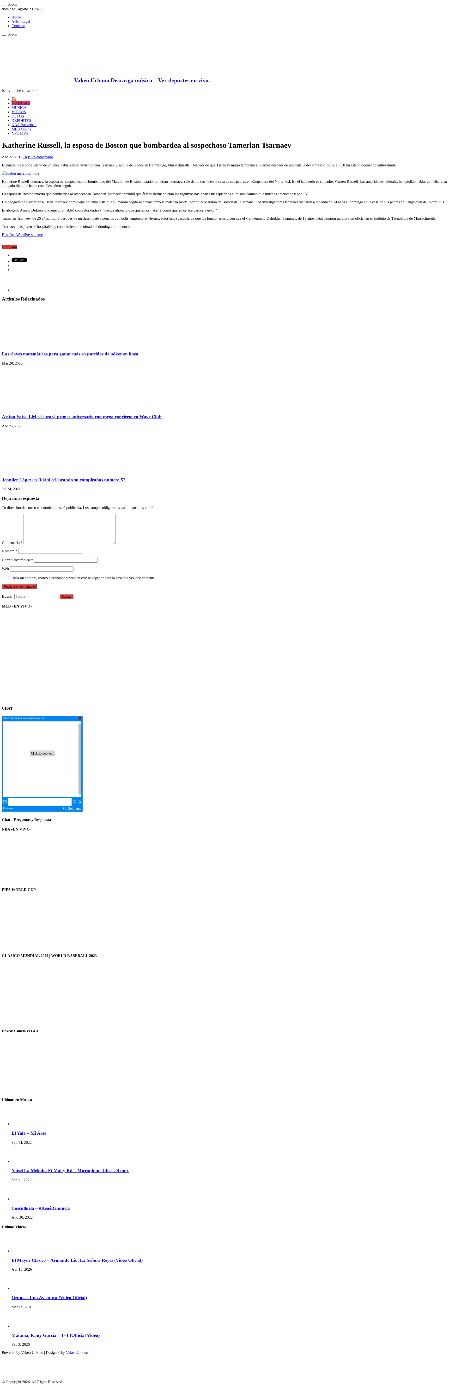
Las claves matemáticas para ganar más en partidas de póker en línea (70, 353)
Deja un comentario (38, 157)
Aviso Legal (21, 21)
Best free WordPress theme (22, 235)
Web (5, 569)
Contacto (18, 26)
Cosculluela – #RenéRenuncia (41, 1208)
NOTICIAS (21, 103)
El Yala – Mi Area (29, 1133)
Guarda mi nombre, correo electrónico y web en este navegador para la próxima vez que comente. (82, 578)
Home (16, 17)
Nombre (9, 551)
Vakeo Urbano (77, 1353)
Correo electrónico (17, 560)
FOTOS (18, 116)
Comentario (12, 543)
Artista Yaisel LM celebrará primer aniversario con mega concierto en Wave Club (82, 416)
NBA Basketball (24, 125)
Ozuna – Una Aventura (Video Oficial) (49, 1297)
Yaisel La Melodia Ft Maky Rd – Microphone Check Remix (70, 1170)
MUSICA (19, 108)
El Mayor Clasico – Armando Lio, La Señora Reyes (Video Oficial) (77, 1260)
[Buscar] (4, 5)
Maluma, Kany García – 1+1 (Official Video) (56, 1335)
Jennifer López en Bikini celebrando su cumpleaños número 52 (64, 479)
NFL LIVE (20, 133)
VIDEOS (19, 112)
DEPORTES (21, 120)
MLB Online (21, 129)
